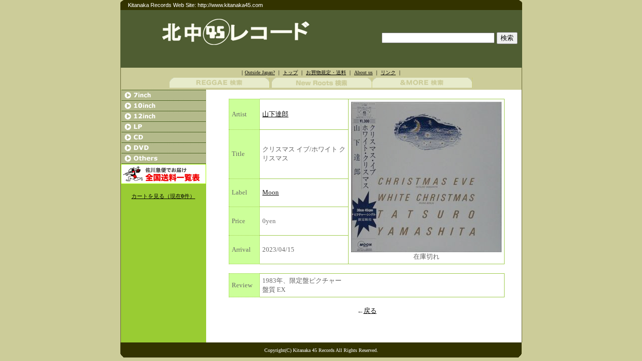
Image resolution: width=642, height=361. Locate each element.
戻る (370, 310)
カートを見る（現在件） (163, 196)
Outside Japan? (260, 72)
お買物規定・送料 (326, 72)
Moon (270, 192)
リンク (388, 72)
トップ (290, 72)
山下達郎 (275, 114)
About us (363, 72)
